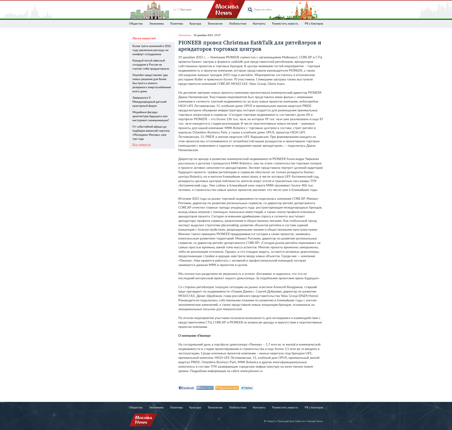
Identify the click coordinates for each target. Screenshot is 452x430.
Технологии (215, 23)
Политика (176, 23)
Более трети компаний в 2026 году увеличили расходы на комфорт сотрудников (151, 50)
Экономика (156, 23)
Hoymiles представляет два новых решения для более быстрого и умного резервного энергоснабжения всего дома (151, 83)
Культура (195, 23)
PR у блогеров (314, 23)
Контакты (259, 23)
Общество (136, 23)
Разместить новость (285, 23)
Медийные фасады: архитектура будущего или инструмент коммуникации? (150, 116)
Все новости (141, 144)
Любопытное (237, 23)
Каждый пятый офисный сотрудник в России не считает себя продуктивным (150, 64)
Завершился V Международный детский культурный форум (149, 101)
